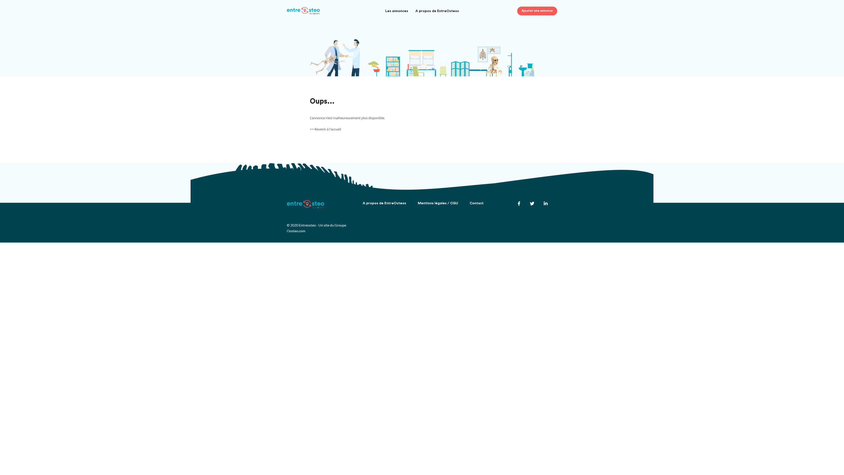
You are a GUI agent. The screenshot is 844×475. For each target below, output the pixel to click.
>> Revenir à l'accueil (325, 129)
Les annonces (396, 11)
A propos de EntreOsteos (437, 11)
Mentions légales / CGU (438, 203)
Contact (477, 203)
